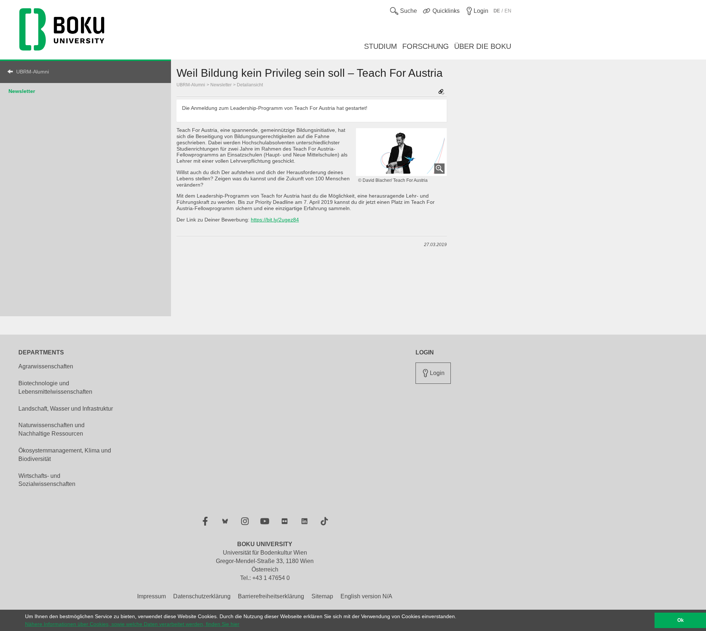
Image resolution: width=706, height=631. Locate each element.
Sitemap (322, 596)
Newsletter (21, 91)
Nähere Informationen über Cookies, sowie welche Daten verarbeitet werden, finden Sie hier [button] (132, 624)
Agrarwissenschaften (45, 366)
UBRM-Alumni (32, 72)
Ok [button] (680, 620)
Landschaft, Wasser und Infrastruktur (65, 408)
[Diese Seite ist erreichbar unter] (441, 92)
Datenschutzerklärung (202, 596)
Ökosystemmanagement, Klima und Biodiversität (64, 454)
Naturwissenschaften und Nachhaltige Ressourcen (51, 429)
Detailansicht (250, 84)
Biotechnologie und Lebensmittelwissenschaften (55, 387)
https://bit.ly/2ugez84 (275, 220)
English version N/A (366, 596)
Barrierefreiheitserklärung (271, 596)
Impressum (151, 596)
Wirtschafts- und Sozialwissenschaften (46, 480)
